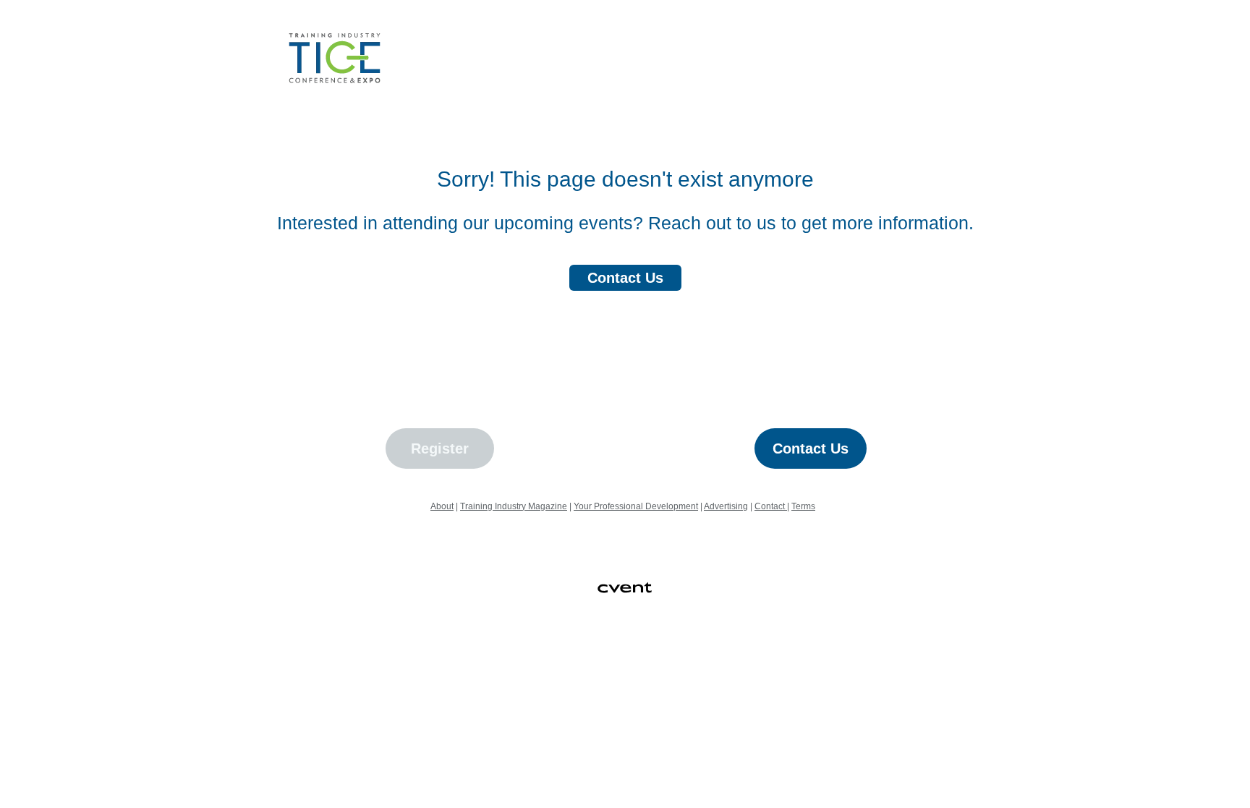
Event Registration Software (692, 652)
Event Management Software (451, 652)
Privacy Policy (618, 670)
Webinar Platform (809, 652)
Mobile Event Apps (572, 652)
